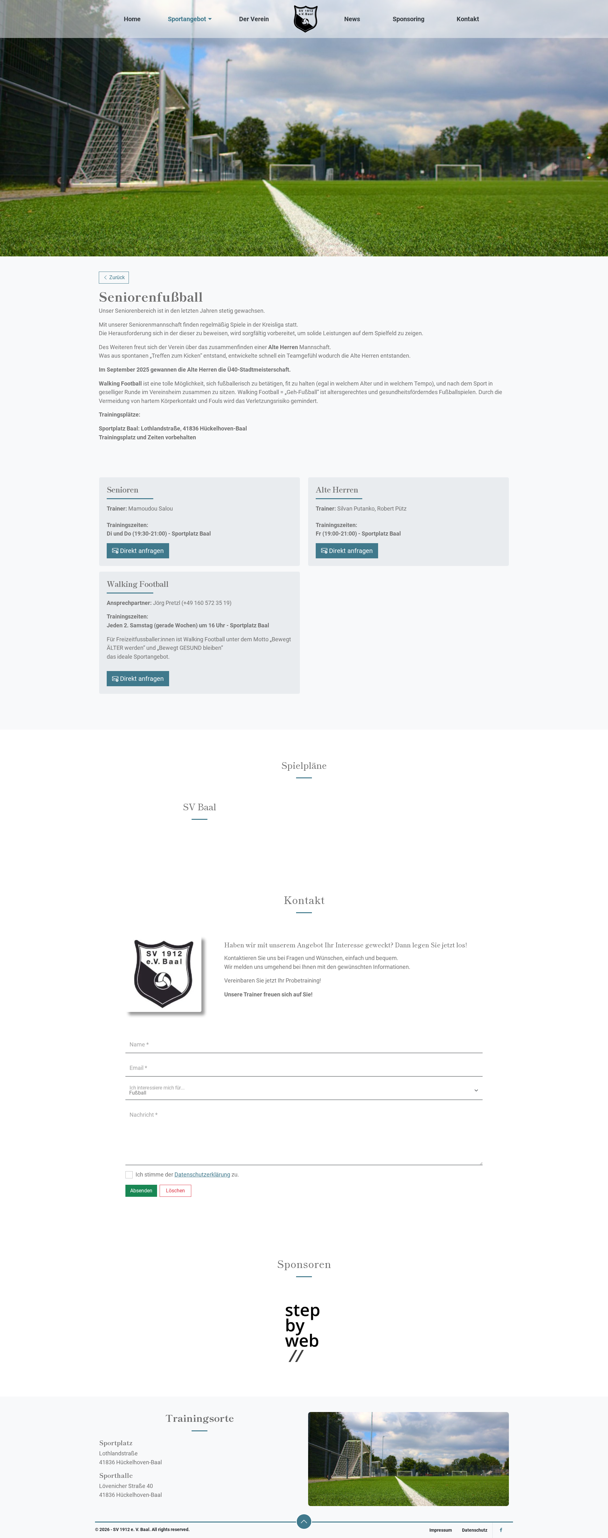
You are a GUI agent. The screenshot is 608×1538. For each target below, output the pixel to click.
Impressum (440, 1530)
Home (132, 19)
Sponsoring (408, 19)
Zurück (116, 277)
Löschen (175, 1191)
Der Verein (254, 19)
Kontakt (468, 19)
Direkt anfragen (141, 551)
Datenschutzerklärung (202, 1174)
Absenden (141, 1191)
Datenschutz (474, 1530)
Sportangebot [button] (187, 19)
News (352, 19)
